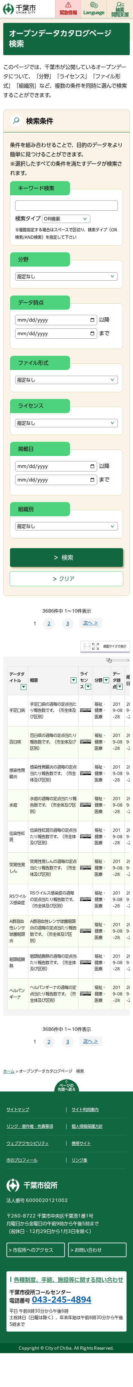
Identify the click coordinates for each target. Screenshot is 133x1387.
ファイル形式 (33, 362)
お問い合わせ (88, 1250)
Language (94, 12)
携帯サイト (81, 1143)
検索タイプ (28, 218)
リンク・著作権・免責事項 (29, 1126)
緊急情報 (68, 12)
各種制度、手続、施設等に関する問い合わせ (68, 1280)
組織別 (26, 509)
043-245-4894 (61, 1300)
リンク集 (79, 1160)
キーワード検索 (36, 188)
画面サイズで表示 (114, 646)
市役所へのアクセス (33, 1250)
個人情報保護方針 (87, 1126)
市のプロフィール (21, 1160)
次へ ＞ (90, 623)
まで (104, 333)
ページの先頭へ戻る (67, 1087)
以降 (104, 319)
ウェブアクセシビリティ (27, 1143)
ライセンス (31, 405)
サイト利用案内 (85, 1109)
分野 (23, 259)
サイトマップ (17, 1109)
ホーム (9, 1071)
